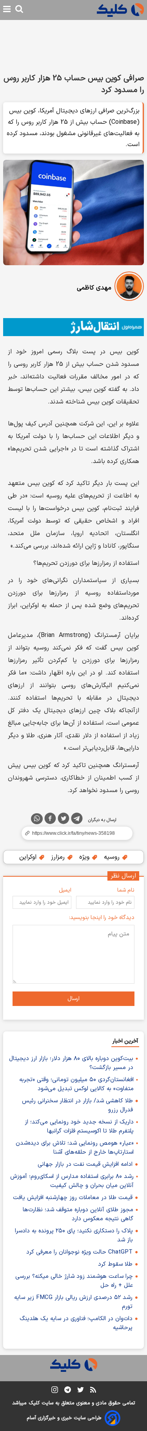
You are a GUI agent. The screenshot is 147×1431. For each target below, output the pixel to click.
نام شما (125, 890)
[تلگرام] (77, 819)
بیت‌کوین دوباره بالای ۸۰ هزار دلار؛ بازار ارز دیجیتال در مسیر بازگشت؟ (71, 1063)
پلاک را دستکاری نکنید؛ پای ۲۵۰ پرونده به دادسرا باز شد (74, 1236)
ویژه (85, 857)
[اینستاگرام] (54, 1391)
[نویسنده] (129, 287)
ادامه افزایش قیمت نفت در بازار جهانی (85, 1164)
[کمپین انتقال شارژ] (73, 327)
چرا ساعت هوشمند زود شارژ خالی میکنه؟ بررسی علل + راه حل (74, 1281)
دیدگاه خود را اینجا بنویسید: (101, 918)
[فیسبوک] (50, 819)
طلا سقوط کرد (115, 1264)
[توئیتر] (63, 819)
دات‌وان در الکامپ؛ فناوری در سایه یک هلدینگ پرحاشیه (76, 1323)
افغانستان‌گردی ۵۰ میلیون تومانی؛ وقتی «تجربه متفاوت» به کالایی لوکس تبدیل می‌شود (76, 1084)
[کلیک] (120, 10)
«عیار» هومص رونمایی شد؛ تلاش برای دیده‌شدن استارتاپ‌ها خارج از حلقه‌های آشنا (75, 1148)
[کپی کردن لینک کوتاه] (73, 833)
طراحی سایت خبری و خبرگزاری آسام (64, 1418)
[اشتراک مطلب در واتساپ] (37, 818)
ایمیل (65, 890)
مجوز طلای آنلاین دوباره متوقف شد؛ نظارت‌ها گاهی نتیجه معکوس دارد (78, 1214)
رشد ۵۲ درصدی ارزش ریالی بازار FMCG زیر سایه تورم (73, 1302)
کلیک (34, 1403)
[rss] (93, 1391)
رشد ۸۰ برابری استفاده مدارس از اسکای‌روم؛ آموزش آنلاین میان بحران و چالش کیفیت (72, 1181)
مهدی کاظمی (94, 288)
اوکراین (28, 857)
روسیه (113, 857)
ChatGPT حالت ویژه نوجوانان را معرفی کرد (79, 1252)
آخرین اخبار (125, 1041)
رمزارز (59, 857)
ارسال (73, 999)
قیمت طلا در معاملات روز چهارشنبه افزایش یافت (72, 1197)
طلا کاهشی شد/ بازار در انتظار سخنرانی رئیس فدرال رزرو (77, 1105)
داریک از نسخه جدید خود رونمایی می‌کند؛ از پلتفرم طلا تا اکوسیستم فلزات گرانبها (79, 1127)
